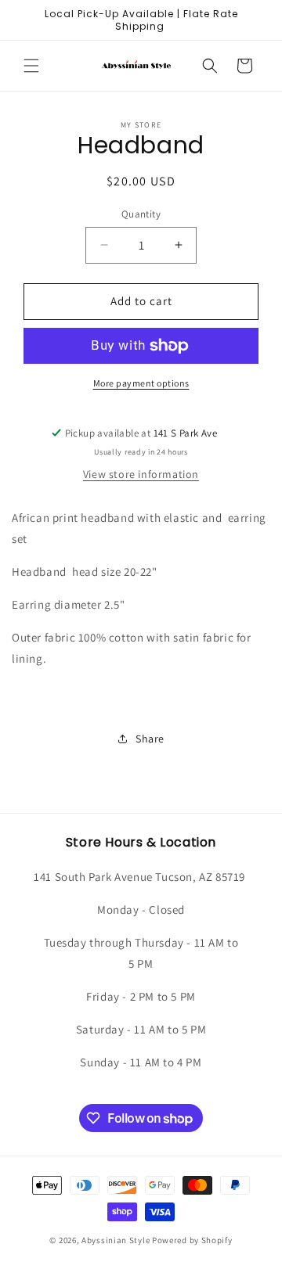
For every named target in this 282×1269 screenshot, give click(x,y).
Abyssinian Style (115, 1240)
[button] (31, 66)
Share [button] (150, 739)
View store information (141, 474)
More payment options (141, 383)
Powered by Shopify (192, 1240)
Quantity (141, 214)
